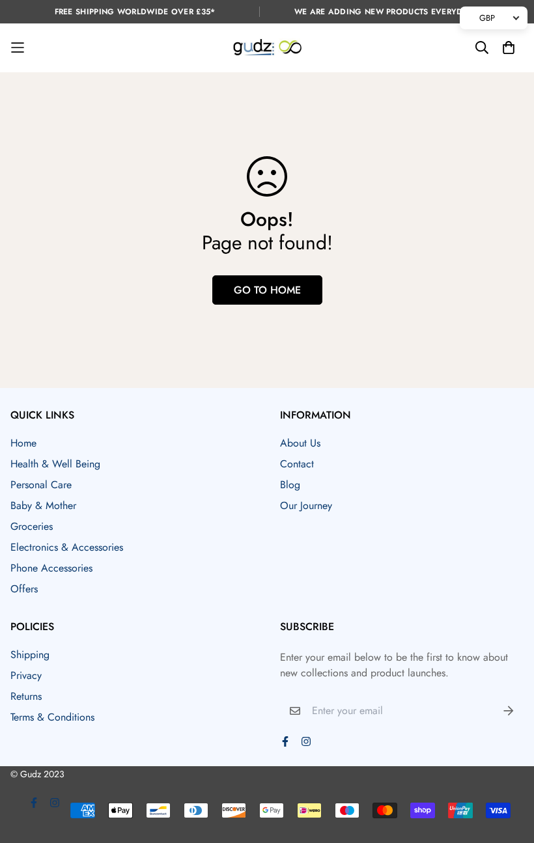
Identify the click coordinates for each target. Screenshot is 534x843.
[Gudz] (267, 47)
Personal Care (41, 484)
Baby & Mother (43, 505)
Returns (26, 696)
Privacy (26, 675)
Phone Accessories (51, 567)
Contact (297, 463)
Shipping (29, 654)
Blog (290, 484)
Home (23, 442)
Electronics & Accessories (66, 547)
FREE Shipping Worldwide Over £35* (135, 12)
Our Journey (306, 505)
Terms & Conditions (52, 717)
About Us (300, 442)
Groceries (31, 526)
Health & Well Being (55, 463)
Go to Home (267, 290)
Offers (24, 588)
